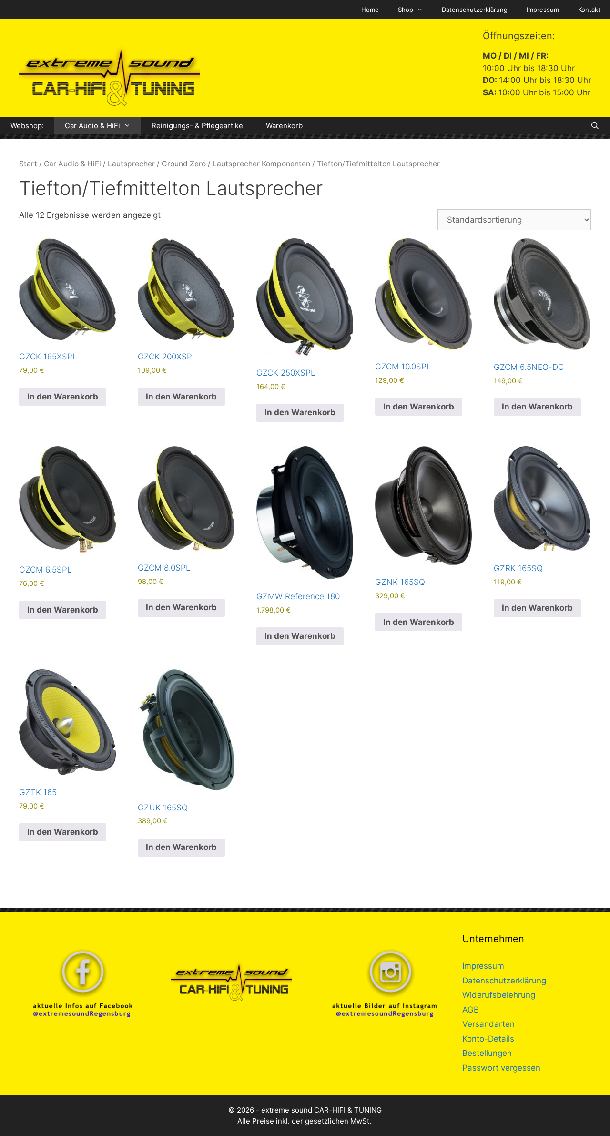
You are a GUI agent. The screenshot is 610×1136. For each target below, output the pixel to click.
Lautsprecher (131, 163)
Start (28, 163)
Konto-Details (488, 1039)
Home (370, 9)
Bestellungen (487, 1053)
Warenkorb (284, 125)
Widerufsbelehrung (498, 995)
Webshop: (27, 125)
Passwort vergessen (501, 1068)
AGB (470, 1009)
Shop (405, 9)
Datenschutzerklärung (475, 9)
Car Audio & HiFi (92, 125)
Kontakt (589, 9)
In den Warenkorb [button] (62, 396)
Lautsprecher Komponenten (261, 163)
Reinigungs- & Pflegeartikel (198, 125)
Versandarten (488, 1024)
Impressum (543, 9)
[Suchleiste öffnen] (595, 125)
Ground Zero (184, 163)
